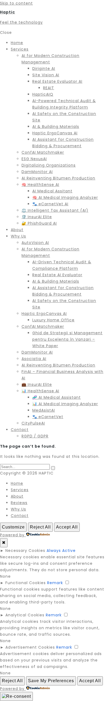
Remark (55, 582)
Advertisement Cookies (30, 647)
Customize (13, 527)
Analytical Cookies (24, 615)
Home (17, 483)
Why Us (18, 509)
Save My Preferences (51, 680)
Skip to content (16, 3)
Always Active (61, 550)
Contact (20, 515)
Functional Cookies (25, 582)
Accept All (67, 527)
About (17, 496)
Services (20, 490)
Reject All (40, 527)
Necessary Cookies (25, 550)
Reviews (19, 502)
